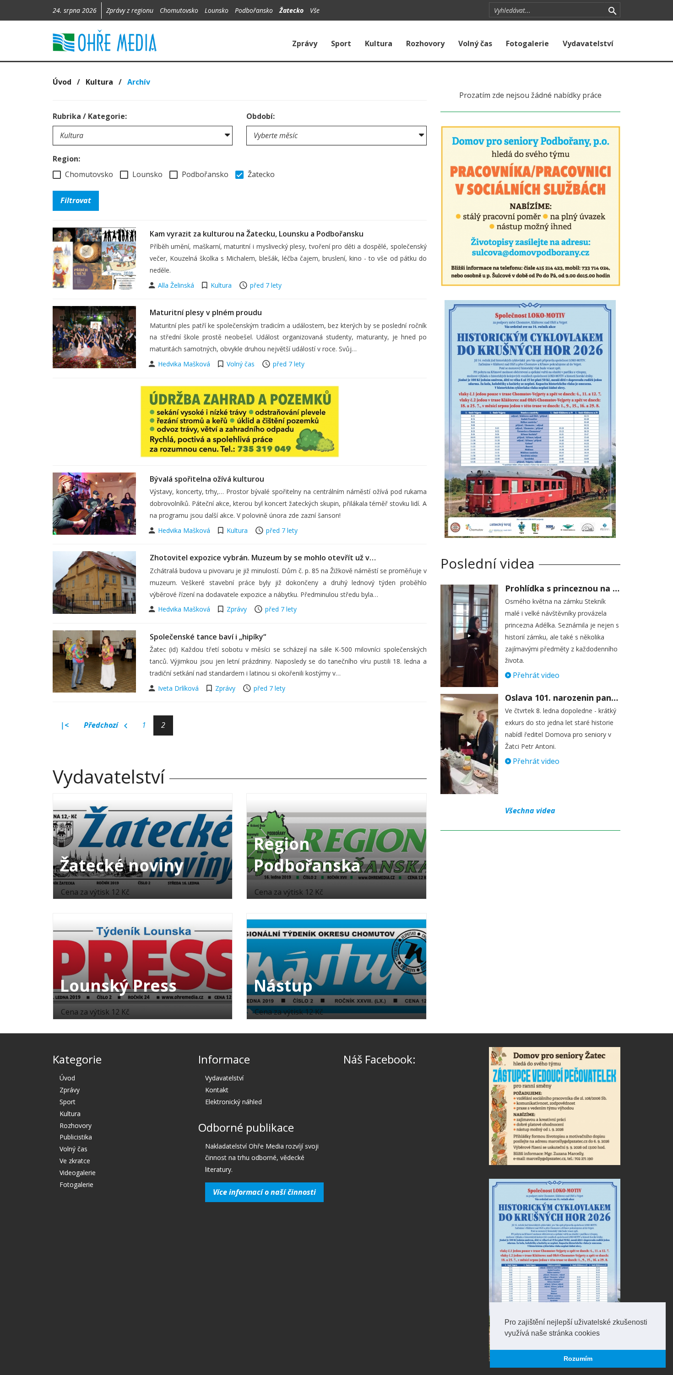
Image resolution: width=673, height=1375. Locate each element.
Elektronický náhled (233, 1101)
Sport (341, 43)
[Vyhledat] (612, 10)
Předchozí (102, 725)
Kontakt (216, 1089)
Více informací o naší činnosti (264, 1192)
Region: (66, 159)
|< (64, 725)
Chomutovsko (179, 10)
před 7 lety (266, 285)
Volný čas (475, 43)
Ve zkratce (75, 1160)
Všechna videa (530, 811)
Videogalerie (78, 1172)
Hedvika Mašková (185, 364)
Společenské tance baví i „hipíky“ (208, 637)
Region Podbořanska (307, 854)
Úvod (62, 82)
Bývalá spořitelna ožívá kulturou (207, 479)
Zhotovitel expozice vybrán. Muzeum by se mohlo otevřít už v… (263, 558)
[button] (603, 1333)
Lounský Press (118, 985)
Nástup (283, 985)
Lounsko (216, 10)
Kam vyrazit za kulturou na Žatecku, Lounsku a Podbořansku (257, 234)
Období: (260, 116)
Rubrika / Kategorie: (90, 116)
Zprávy (304, 43)
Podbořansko (254, 10)
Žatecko (291, 10)
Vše (315, 10)
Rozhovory (425, 43)
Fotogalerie (527, 43)
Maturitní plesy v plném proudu (206, 312)
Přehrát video (535, 675)
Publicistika (76, 1137)
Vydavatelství (588, 43)
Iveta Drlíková (179, 688)
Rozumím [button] (578, 1358)
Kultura (378, 43)
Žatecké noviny (122, 865)
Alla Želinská (177, 285)
